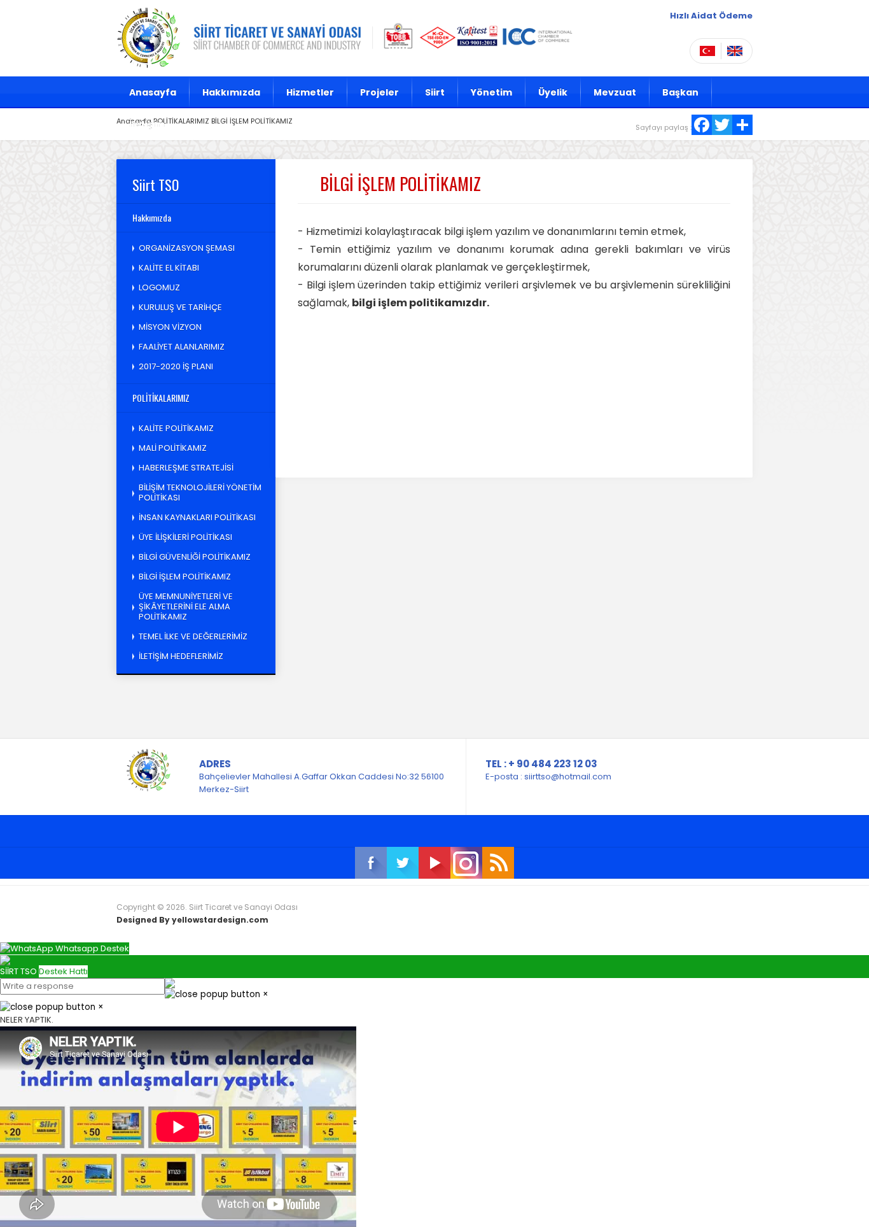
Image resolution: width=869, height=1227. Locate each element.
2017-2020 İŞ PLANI (176, 366)
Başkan (680, 92)
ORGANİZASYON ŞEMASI (187, 248)
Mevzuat (615, 92)
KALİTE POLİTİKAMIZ (176, 428)
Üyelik (552, 92)
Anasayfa (152, 92)
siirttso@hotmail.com (567, 776)
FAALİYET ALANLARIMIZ (182, 347)
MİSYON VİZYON (170, 327)
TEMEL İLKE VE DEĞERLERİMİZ (193, 636)
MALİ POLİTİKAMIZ (173, 448)
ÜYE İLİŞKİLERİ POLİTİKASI (185, 537)
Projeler (379, 92)
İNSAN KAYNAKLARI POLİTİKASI (197, 517)
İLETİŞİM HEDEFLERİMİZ (181, 656)
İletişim (147, 124)
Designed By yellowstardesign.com (192, 919)
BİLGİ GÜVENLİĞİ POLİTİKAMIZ (195, 557)
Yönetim (491, 92)
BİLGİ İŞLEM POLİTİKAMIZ (185, 577)
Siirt (435, 92)
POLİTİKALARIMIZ (161, 397)
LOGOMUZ (159, 287)
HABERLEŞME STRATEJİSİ (186, 468)
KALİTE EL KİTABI (169, 268)
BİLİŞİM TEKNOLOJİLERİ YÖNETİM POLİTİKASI (200, 492)
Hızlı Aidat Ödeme (711, 16)
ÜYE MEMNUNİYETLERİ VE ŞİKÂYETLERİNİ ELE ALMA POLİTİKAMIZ (186, 606)
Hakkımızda (231, 92)
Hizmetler (310, 92)
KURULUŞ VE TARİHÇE (180, 307)
